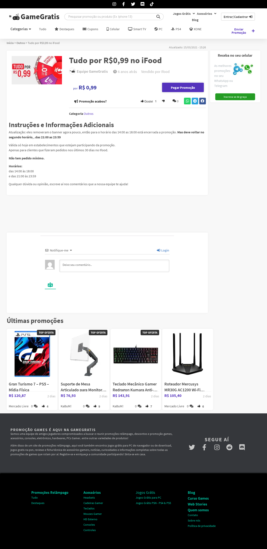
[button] (187, 101)
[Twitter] (192, 447)
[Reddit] (229, 447)
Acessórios (204, 13)
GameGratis (40, 16)
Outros (20, 43)
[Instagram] (217, 447)
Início (10, 43)
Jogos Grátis (182, 13)
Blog (195, 20)
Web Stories (197, 504)
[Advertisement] (236, 166)
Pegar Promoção (183, 87)
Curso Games (198, 498)
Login (165, 250)
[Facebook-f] (204, 447)
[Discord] (242, 447)
